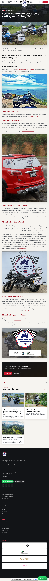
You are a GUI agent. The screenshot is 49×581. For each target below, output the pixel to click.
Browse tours (8, 373)
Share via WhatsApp (43, 382)
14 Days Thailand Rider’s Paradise (13, 222)
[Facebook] (3, 485)
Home (3, 7)
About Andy (4, 511)
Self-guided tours (5, 498)
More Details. (17, 320)
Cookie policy (4, 534)
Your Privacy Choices (28, 579)
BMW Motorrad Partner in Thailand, (25, 69)
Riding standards (5, 521)
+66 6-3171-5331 (6, 469)
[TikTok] (12, 485)
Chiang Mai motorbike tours (7, 494)
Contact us (16, 373)
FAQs (3, 515)
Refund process (5, 530)
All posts (5, 382)
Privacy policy (4, 532)
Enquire (45, 2)
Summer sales (4, 500)
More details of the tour (33, 116)
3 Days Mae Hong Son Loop (11, 111)
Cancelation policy (5, 528)
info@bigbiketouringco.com (9, 467)
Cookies (42, 575)
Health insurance (5, 524)
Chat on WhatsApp (8, 481)
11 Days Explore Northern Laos (12, 296)
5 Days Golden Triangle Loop (12, 120)
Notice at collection (16, 579)
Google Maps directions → (8, 477)
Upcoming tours (5, 505)
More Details (22, 248)
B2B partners (4, 507)
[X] (9, 485)
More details (30, 218)
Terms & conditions (6, 526)
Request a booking (19, 481)
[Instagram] (6, 485)
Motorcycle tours (5, 492)
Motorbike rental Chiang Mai (7, 496)
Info (35, 2)
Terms (46, 575)
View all (45, 389)
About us (3, 509)
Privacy (39, 575)
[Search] (40, 2)
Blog (5, 7)
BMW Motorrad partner (6, 502)
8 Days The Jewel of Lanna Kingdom (14, 205)
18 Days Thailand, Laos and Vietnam (14, 315)
